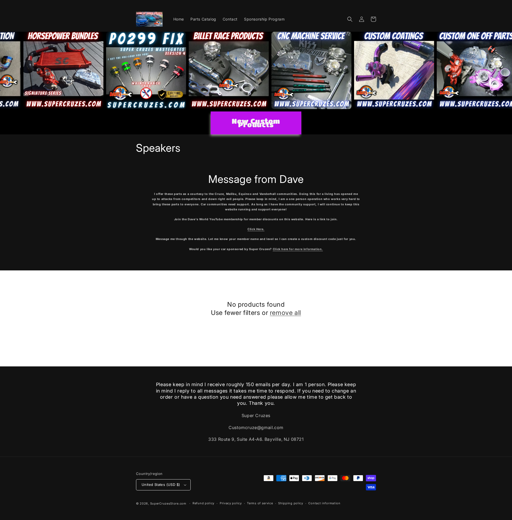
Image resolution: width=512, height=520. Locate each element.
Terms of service (260, 503)
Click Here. (256, 229)
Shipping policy (290, 503)
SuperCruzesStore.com (168, 503)
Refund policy (203, 503)
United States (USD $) (161, 484)
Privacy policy (231, 503)
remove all (285, 313)
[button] (350, 19)
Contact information (324, 503)
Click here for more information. (298, 249)
